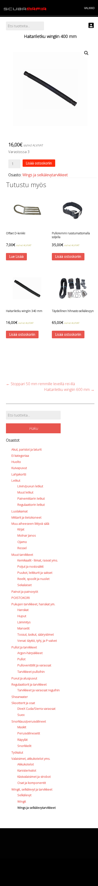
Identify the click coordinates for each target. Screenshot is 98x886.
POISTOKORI (20, 598)
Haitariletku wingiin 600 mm (69, 389)
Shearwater (19, 697)
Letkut (15, 480)
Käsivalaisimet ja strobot (34, 776)
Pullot (21, 659)
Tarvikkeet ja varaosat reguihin (38, 690)
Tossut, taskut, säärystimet (35, 634)
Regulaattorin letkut (31, 504)
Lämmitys (23, 622)
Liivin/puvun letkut (30, 486)
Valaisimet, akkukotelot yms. (30, 758)
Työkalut (17, 752)
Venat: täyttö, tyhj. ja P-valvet (37, 640)
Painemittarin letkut (31, 498)
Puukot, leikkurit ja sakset (34, 572)
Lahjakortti (18, 474)
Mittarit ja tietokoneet (26, 517)
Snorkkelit (24, 746)
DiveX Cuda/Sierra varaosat (36, 708)
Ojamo (22, 542)
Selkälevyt (24, 795)
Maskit (21, 727)
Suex (20, 715)
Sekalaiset (24, 585)
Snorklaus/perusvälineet (28, 721)
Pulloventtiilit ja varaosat (34, 665)
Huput (21, 616)
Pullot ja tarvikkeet (24, 647)
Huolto (16, 462)
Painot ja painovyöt (24, 591)
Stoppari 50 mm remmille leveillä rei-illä (40, 383)
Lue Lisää (16, 256)
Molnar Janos (26, 535)
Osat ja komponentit (31, 783)
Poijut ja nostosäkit (30, 566)
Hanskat (23, 610)
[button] (86, 53)
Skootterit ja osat (23, 703)
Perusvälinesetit (28, 733)
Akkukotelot (25, 764)
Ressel (22, 548)
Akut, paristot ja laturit (26, 449)
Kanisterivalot (26, 770)
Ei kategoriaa (20, 455)
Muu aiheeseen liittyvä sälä (30, 523)
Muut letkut (25, 492)
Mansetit (23, 628)
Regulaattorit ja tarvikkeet (29, 684)
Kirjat (20, 529)
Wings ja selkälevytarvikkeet (45, 174)
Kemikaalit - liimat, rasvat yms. (37, 560)
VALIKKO (89, 8)
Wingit (21, 801)
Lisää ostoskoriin (39, 163)
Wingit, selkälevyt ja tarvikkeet (31, 789)
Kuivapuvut (19, 468)
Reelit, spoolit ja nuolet (33, 579)
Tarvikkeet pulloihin (31, 671)
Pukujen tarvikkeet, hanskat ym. (33, 604)
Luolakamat (19, 511)
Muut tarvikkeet (22, 554)
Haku (33, 428)
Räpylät (22, 739)
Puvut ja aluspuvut (24, 678)
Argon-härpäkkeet (30, 653)
